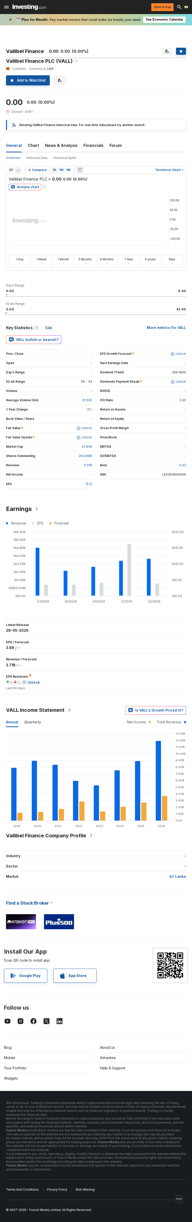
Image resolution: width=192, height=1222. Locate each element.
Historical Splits (65, 158)
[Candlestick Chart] (11, 170)
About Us (107, 1047)
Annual (12, 722)
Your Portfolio (15, 1068)
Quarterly (32, 722)
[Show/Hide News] (80, 170)
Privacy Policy (57, 1189)
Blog (8, 1047)
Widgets (11, 1078)
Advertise (108, 1058)
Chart (33, 145)
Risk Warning (85, 1189)
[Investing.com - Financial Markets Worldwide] (29, 7)
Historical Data (37, 158)
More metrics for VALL (166, 327)
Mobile (9, 1058)
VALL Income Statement (35, 710)
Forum (116, 145)
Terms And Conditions (22, 1189)
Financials (94, 145)
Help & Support (112, 1068)
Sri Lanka (177, 876)
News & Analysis (61, 145)
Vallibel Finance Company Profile (46, 836)
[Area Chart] (18, 170)
